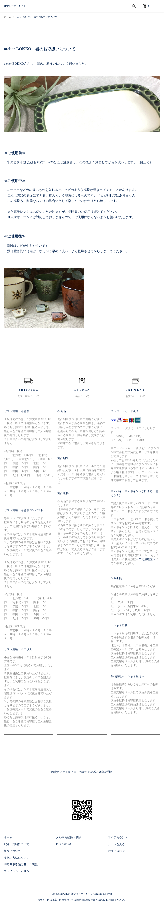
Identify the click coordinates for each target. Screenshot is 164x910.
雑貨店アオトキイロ (15, 6)
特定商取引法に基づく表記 (21, 864)
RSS (58, 844)
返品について (12, 851)
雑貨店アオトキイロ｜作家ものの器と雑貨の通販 (82, 772)
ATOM (67, 844)
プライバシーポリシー (18, 871)
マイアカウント (118, 837)
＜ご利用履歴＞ (145, 559)
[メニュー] (158, 6)
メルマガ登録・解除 (68, 837)
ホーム (7, 17)
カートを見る (116, 844)
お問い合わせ (116, 851)
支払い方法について (16, 857)
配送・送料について (16, 844)
